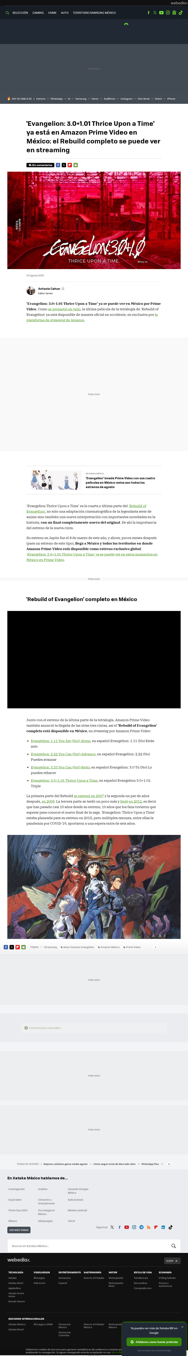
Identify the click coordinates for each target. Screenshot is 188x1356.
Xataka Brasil (16, 1329)
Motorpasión (116, 1278)
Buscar (173, 1246)
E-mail (75, 165)
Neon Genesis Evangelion (78, 947)
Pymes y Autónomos (165, 1284)
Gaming (38, 12)
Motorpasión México (116, 1325)
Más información (121, 1352)
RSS (149, 1227)
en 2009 (48, 801)
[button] (51, 288)
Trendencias (141, 1278)
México (12, 1221)
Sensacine (65, 1278)
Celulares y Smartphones (46, 1201)
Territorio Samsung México (94, 12)
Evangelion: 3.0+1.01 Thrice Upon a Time (64, 780)
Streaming (50, 947)
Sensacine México (65, 1325)
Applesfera (14, 1288)
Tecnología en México (46, 1212)
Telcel (71, 1221)
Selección (20, 12)
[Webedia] (179, 3)
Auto (64, 12)
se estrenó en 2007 (89, 796)
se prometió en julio (64, 309)
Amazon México (110, 947)
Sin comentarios (42, 165)
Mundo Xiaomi (16, 1301)
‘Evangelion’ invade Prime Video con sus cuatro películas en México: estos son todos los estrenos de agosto (120, 482)
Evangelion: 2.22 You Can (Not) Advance (63, 754)
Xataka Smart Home (16, 1294)
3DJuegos (39, 1278)
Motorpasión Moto (116, 1284)
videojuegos (45, 1221)
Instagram (168, 12)
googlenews (174, 12)
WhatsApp (57, 98)
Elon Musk (144, 98)
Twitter (155, 12)
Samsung (80, 98)
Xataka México (17, 1324)
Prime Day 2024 (18, 1210)
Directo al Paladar (94, 1278)
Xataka (12, 1278)
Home (52, 12)
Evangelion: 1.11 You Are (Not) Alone (60, 741)
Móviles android (77, 1210)
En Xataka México (95, 473)
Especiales (15, 1199)
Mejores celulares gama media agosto (66, 1164)
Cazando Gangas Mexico (78, 1190)
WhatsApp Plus (150, 1164)
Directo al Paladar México (94, 1325)
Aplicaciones (75, 1199)
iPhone (171, 98)
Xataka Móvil (15, 1283)
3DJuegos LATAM (43, 1324)
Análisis (43, 1189)
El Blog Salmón (167, 1278)
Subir (169, 1260)
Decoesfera (140, 1283)
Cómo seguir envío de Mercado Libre (114, 1164)
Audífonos (109, 98)
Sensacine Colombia (65, 1334)
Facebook (148, 12)
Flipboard (70, 165)
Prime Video (133, 947)
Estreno (40, 98)
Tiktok (180, 12)
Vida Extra (39, 1283)
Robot (158, 98)
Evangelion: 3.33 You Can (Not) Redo (60, 767)
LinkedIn (163, 1227)
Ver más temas (18, 1230)
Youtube (161, 12)
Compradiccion (142, 1288)
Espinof (63, 1283)
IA (69, 98)
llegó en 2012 (131, 801)
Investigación (16, 1189)
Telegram (141, 1227)
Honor (95, 98)
